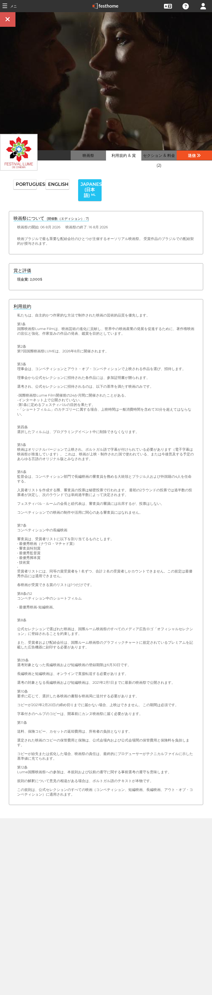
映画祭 (88, 155)
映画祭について (51, 218)
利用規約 (22, 306)
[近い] (7, 19)
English (58, 184)
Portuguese (26, 184)
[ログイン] (203, 6)
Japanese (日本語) (91, 190)
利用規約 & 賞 (124, 155)
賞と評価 (22, 270)
